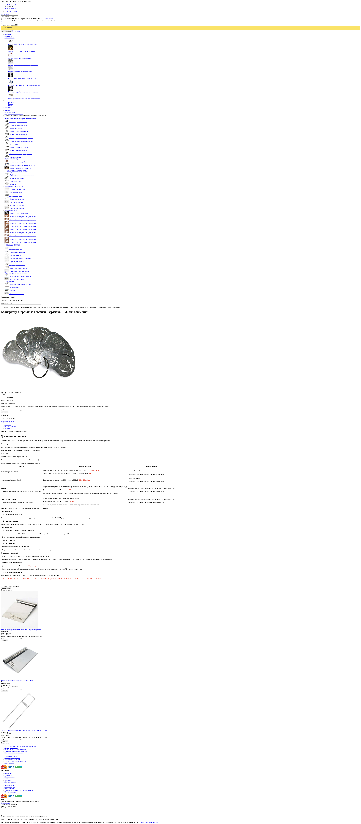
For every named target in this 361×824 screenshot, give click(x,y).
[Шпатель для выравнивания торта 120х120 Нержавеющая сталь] (19, 628)
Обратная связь (9, 788)
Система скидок (10, 787)
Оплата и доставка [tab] (10, 426)
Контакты (8, 780)
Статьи (10, 104)
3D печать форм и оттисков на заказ (19, 58)
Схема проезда (48, 18)
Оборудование (9, 281)
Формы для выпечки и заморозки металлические (20, 118)
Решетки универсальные (12, 244)
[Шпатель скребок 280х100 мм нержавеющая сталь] (19, 678)
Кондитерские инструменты (14, 114)
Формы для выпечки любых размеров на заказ (23, 65)
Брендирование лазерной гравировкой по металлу (24, 85)
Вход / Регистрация (11, 11)
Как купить (8, 775)
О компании (8, 773)
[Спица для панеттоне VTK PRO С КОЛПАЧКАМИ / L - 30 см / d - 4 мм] (19, 729)
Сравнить (11, 421)
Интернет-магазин (10, 112)
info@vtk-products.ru (11, 8)
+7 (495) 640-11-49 (10, 5)
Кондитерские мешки (11, 210)
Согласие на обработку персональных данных (19, 790)
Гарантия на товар (10, 785)
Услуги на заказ (9, 777)
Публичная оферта (10, 792)
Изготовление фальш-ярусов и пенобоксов (22, 78)
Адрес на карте (5, 803)
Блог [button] (6, 100)
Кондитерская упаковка (12, 245)
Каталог (8, 28)
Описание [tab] (8, 425)
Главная (7, 110)
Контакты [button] (8, 107)
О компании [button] (8, 34)
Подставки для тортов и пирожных (16, 273)
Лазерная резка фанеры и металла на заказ (21, 51)
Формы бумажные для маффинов (15, 170)
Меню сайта (16, 31)
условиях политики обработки (148, 822)
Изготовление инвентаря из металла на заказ (22, 44)
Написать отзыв (6, 588)
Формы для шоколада (11, 159)
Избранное (4, 421)
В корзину (4, 412)
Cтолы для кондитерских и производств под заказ (24, 99)
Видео (10, 105)
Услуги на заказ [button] (9, 38)
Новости (11, 102)
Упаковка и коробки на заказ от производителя (23, 92)
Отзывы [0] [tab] (8, 428)
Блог (6, 778)
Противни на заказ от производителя (20, 71)
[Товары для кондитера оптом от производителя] (6, 14)
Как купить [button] (8, 36)
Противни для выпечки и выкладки (16, 172)
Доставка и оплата (10, 782)
